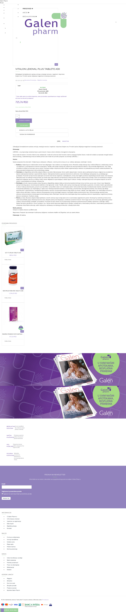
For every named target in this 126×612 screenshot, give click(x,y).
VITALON (44, 89)
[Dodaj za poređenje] (6, 262)
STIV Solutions (45, 599)
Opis (58, 141)
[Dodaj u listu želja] (4, 262)
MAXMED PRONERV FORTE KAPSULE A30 (13, 334)
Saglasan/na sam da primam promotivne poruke (17, 494)
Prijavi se (6, 498)
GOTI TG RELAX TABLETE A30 (13, 252)
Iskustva (65, 141)
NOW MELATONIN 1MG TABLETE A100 (13, 291)
